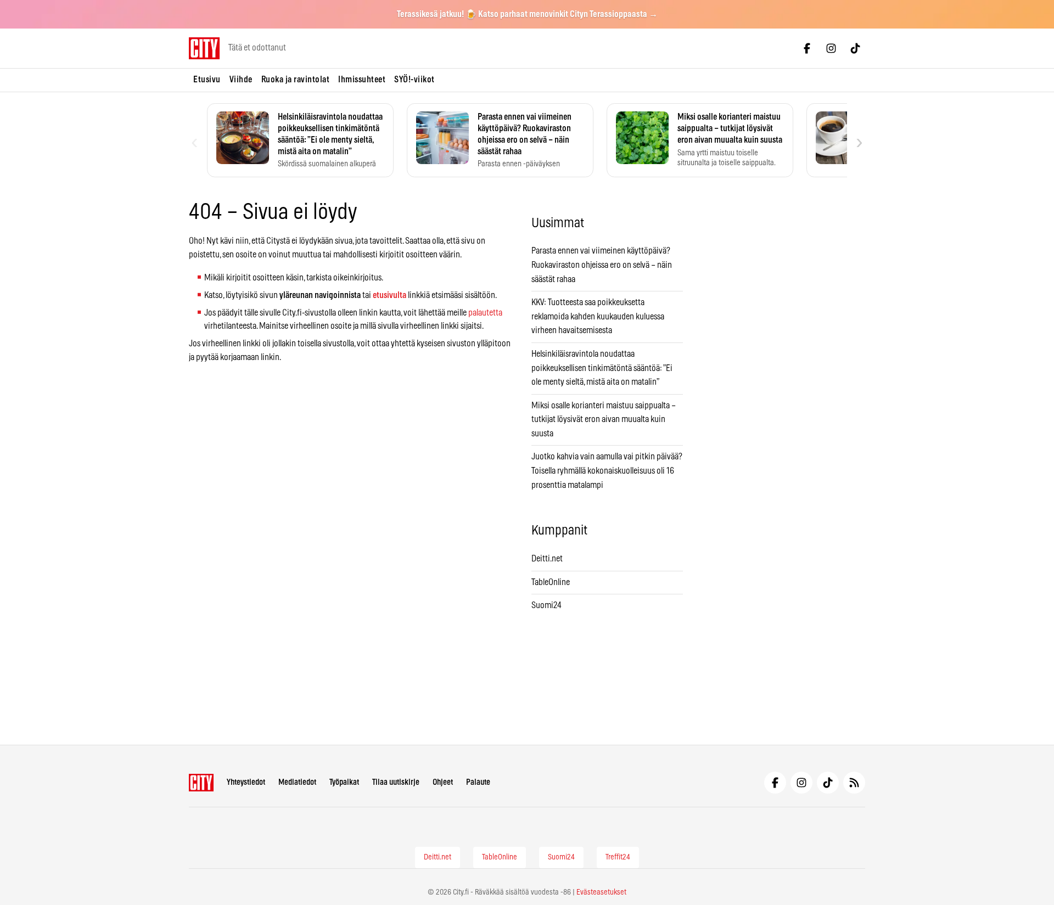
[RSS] (854, 783)
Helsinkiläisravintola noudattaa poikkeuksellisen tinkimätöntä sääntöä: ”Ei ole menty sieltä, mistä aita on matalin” (601, 368)
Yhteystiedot (246, 782)
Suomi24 (546, 605)
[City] (201, 782)
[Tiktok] (855, 48)
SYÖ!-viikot (414, 79)
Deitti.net (547, 558)
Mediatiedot (297, 782)
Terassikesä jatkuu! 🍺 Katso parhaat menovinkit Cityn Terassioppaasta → (527, 14)
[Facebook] (807, 48)
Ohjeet (443, 782)
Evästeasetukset (601, 892)
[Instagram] (831, 48)
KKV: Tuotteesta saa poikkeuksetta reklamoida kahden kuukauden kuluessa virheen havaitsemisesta (597, 316)
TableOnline (550, 582)
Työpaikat (344, 782)
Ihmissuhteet (361, 79)
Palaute (478, 782)
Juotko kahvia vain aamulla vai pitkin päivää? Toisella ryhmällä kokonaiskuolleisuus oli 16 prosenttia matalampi (606, 470)
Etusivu (207, 79)
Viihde (241, 79)
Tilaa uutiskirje (395, 782)
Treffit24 (618, 857)
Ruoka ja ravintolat (295, 79)
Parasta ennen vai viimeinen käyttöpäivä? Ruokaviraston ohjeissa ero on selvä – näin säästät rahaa (601, 264)
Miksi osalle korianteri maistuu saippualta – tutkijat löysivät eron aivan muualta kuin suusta (603, 419)
